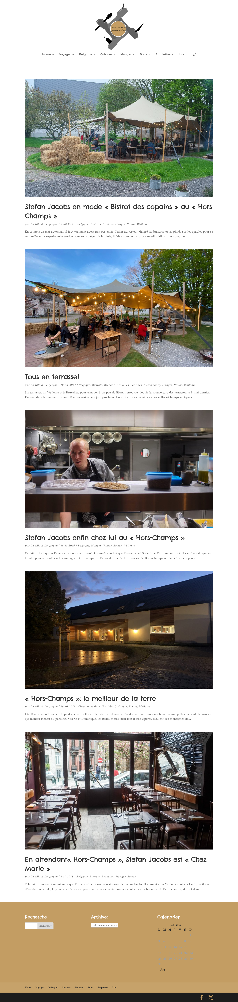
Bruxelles (122, 384)
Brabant (107, 224)
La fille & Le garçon (44, 224)
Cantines (136, 384)
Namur (107, 545)
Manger (126, 54)
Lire (181, 54)
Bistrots (95, 224)
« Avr (161, 969)
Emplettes (163, 54)
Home (46, 54)
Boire (143, 54)
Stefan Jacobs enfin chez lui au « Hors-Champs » (105, 537)
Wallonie (142, 224)
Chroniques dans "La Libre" (96, 706)
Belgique (85, 54)
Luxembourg (152, 384)
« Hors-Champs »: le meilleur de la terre (90, 698)
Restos (131, 224)
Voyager (65, 54)
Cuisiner (106, 54)
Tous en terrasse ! (52, 377)
